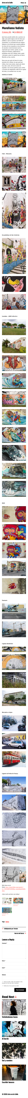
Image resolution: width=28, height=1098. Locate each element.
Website (4, 975)
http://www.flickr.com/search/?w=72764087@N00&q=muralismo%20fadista (13, 889)
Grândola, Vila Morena (5, 914)
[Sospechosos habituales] (18, 900)
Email (3, 968)
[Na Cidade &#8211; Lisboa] (7, 900)
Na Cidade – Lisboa (6, 904)
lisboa (7, 922)
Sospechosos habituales (16, 904)
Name (3, 961)
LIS (15, 32)
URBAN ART (19, 32)
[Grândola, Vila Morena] (7, 910)
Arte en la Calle (7, 3)
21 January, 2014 (6, 32)
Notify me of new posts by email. (11, 985)
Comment (4, 943)
